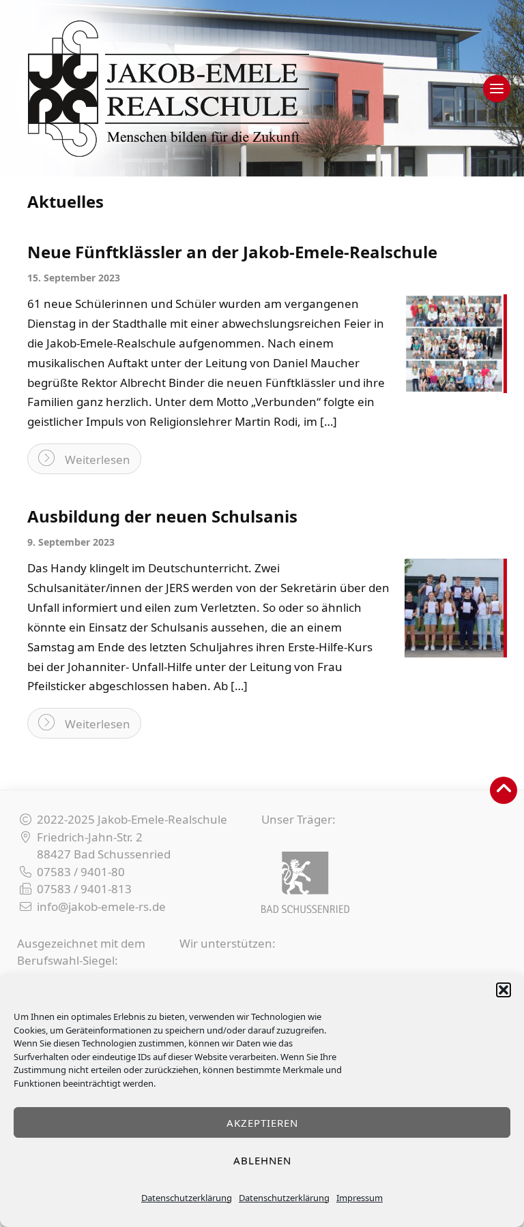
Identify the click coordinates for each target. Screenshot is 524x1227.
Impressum (359, 1198)
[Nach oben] (503, 790)
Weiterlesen (97, 459)
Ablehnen (262, 1160)
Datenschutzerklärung (186, 1198)
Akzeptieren (262, 1123)
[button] (503, 990)
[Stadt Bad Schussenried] (305, 882)
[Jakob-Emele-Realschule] (262, 88)
